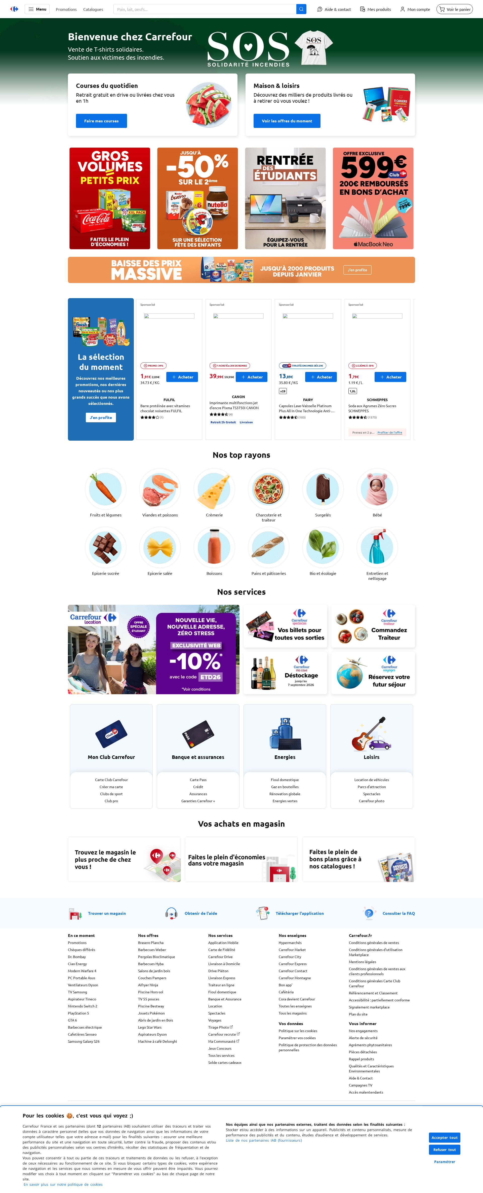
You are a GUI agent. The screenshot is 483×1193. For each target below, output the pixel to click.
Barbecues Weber (152, 949)
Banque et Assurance (225, 999)
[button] (37, 9)
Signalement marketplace (369, 1007)
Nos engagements (363, 1030)
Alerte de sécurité (363, 1037)
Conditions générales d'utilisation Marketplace (376, 952)
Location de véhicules (371, 779)
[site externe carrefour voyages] (373, 673)
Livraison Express (221, 977)
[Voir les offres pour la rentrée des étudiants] (285, 198)
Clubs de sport (111, 793)
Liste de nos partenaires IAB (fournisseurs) (264, 1140)
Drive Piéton (218, 970)
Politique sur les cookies (298, 1030)
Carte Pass (198, 779)
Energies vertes (285, 800)
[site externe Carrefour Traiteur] (373, 626)
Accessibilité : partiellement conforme (379, 1000)
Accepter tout (445, 1137)
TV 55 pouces (148, 999)
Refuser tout (444, 1149)
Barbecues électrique (85, 1027)
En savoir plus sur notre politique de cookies (63, 1184)
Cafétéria (286, 992)
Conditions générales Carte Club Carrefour (374, 983)
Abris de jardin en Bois (155, 1020)
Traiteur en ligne (221, 985)
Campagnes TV (360, 1085)
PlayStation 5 (78, 1013)
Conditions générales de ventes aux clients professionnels (377, 971)
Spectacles (371, 793)
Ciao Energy (77, 963)
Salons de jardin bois (154, 970)
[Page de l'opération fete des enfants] (197, 198)
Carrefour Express (293, 963)
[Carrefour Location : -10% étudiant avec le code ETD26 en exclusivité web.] (153, 649)
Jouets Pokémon (151, 1013)
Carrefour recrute (222, 1034)
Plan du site (358, 1014)
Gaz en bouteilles (285, 786)
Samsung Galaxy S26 (84, 1041)
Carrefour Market (292, 949)
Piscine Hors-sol (150, 992)
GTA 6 (72, 1020)
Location (215, 1006)
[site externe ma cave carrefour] (285, 673)
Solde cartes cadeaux (225, 1062)
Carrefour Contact (293, 970)
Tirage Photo (219, 1027)
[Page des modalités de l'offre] (373, 198)
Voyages (214, 1020)
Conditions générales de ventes (374, 942)
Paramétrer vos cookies (297, 1037)
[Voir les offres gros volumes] (110, 198)
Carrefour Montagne (295, 977)
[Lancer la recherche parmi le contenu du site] (301, 9)
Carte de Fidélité (221, 949)
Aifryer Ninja (148, 985)
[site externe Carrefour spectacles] (285, 626)
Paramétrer (444, 1161)
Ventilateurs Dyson (83, 985)
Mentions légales (362, 961)
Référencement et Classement (373, 993)
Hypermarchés (290, 942)
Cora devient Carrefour (297, 999)
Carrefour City (290, 956)
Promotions (77, 942)
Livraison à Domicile (224, 963)
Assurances (198, 793)
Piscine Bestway (151, 1006)
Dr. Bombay (77, 956)
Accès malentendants (366, 1092)
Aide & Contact (361, 1078)
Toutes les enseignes (295, 1006)
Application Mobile (223, 942)
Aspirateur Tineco (82, 999)
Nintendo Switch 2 (82, 1006)
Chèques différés (81, 949)
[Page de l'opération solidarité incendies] (241, 64)
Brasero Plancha (151, 942)
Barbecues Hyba (151, 963)
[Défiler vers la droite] (403, 369)
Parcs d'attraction (372, 786)
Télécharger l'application (300, 913)
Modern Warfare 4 (82, 970)
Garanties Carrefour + (198, 800)
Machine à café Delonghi (157, 1041)
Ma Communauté (222, 1041)
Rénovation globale (284, 793)
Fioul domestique (285, 779)
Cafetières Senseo (82, 1034)
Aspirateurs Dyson (152, 1034)
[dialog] (241, 1149)
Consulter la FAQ (399, 913)
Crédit (198, 786)
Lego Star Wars (150, 1027)
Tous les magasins (293, 1013)
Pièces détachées (363, 1051)
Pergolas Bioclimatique (156, 956)
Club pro (111, 800)
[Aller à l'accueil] (14, 9)
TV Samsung (77, 992)
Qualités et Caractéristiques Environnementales (371, 1068)
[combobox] (209, 9)
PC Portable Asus (81, 977)
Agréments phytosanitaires (370, 1044)
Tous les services (221, 1055)
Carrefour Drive (220, 956)
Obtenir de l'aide (201, 913)
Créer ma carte (111, 786)
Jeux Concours (219, 1048)
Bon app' (285, 985)
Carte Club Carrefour (111, 779)
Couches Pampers (152, 977)
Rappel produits (361, 1059)
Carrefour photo (371, 800)
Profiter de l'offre (390, 432)
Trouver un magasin (107, 913)
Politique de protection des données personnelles (308, 1047)
